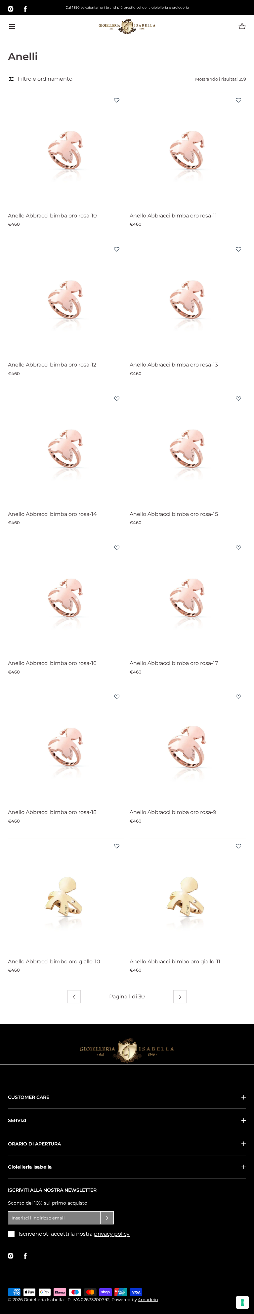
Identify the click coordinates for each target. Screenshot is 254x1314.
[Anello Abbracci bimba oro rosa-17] (188, 598)
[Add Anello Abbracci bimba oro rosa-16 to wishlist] (116, 547)
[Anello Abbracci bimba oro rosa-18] (66, 747)
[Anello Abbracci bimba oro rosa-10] (66, 151)
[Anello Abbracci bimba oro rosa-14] (66, 449)
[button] (12, 26)
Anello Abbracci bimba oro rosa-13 (174, 365)
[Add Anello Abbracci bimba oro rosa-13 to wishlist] (238, 249)
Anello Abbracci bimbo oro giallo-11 (175, 961)
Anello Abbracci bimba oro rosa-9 (173, 812)
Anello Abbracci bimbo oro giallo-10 (54, 961)
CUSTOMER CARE (28, 1097)
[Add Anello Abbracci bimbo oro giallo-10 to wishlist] (116, 846)
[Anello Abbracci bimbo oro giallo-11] (188, 896)
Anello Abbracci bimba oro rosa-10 (52, 216)
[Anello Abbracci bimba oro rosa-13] (188, 300)
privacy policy (112, 1234)
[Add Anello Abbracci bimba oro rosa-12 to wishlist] (116, 249)
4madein (148, 1299)
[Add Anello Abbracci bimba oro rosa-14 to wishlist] (116, 398)
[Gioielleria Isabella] (127, 26)
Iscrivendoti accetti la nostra (74, 1234)
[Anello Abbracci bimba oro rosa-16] (66, 598)
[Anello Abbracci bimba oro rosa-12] (66, 300)
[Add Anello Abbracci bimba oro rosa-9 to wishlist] (238, 696)
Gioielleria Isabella (30, 1167)
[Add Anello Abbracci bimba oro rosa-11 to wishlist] (238, 100)
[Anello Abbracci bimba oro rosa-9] (188, 747)
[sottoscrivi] (107, 1217)
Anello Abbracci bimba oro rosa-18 (52, 812)
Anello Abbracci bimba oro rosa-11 (173, 216)
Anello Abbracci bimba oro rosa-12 (52, 365)
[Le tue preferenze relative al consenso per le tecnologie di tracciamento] (242, 1302)
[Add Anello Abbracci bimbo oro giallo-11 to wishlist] (238, 846)
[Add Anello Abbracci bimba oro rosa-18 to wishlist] (116, 696)
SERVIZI (17, 1120)
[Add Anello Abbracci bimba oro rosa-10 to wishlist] (116, 100)
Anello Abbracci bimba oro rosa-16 (52, 663)
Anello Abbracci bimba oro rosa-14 (52, 514)
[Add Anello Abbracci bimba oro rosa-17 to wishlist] (238, 547)
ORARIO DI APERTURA (34, 1144)
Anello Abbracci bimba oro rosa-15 (174, 514)
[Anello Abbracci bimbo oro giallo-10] (66, 896)
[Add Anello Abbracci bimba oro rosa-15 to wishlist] (238, 398)
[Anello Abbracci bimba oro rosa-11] (188, 151)
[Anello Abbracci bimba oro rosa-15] (188, 449)
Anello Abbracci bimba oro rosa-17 (174, 663)
